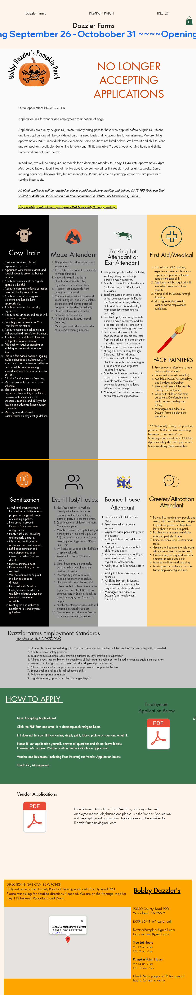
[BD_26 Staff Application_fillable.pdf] (158, 734)
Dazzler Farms (94, 25)
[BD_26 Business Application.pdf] (34, 817)
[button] (189, 20)
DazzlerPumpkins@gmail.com (95, 823)
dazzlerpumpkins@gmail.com (81, 727)
